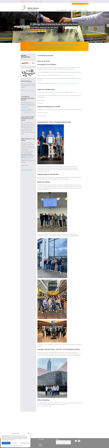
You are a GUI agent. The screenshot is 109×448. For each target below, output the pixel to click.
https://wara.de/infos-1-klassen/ (66, 75)
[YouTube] (76, 441)
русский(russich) (24, 109)
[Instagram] (79, 441)
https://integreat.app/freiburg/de (28, 112)
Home (58, 10)
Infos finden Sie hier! (38, 32)
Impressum (21, 445)
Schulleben (75, 10)
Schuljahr (86, 10)
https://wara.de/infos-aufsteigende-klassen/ (66, 83)
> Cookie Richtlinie (24, 447)
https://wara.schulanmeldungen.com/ (45, 406)
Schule (70, 10)
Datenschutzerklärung (16, 445)
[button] (28, 433)
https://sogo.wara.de (25, 159)
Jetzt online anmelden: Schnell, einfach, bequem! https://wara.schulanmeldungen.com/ (54, 46)
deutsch (25, 105)
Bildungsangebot (63, 10)
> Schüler (40, 444)
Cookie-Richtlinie (10, 445)
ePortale (80, 10)
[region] (54, 27)
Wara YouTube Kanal (26, 170)
